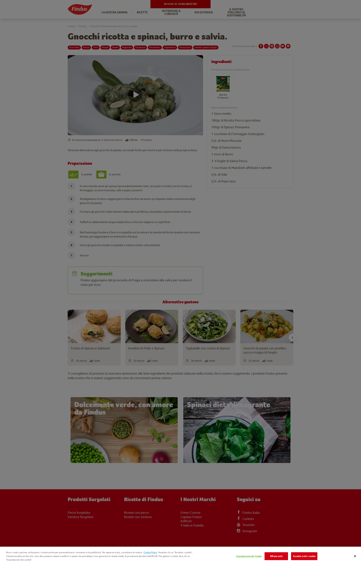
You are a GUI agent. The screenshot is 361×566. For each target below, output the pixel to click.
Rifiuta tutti (276, 556)
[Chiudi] (355, 556)
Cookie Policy (150, 552)
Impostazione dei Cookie (249, 556)
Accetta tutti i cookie (304, 556)
